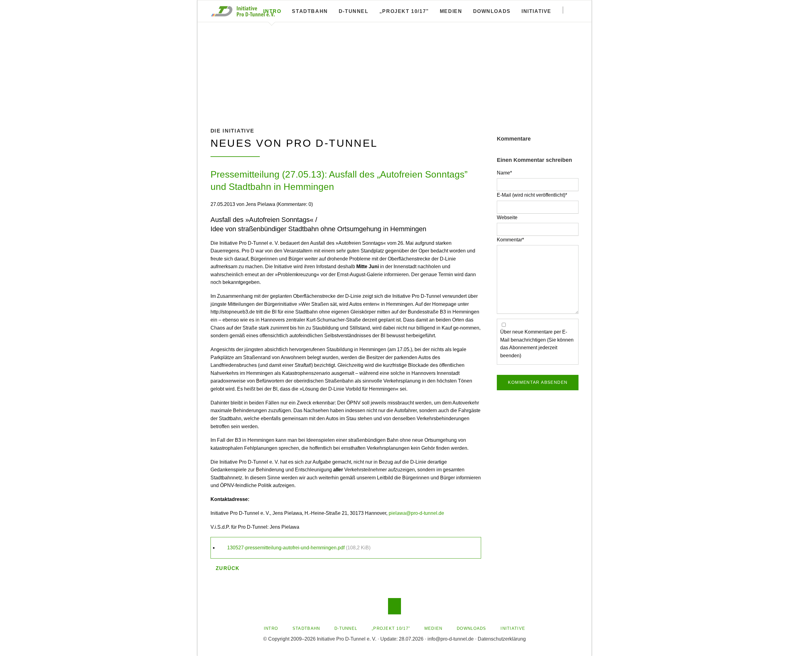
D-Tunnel (354, 11)
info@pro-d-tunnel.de (450, 639)
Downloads (492, 11)
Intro (272, 11)
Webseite (507, 217)
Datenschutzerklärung (502, 639)
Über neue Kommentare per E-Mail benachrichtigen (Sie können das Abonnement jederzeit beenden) (537, 343)
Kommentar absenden (537, 382)
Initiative (536, 11)
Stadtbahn (310, 11)
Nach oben (394, 606)
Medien (451, 11)
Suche (575, 9)
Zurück (227, 568)
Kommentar (510, 239)
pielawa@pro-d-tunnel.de (416, 513)
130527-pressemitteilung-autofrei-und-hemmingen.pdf (298, 547)
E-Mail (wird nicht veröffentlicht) (532, 195)
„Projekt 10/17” (404, 11)
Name (507, 172)
